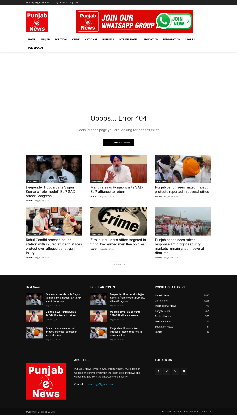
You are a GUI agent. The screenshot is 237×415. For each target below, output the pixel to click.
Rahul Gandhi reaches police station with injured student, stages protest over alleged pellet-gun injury (54, 246)
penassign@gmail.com (100, 384)
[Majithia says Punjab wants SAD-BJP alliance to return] (118, 169)
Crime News (96, 234)
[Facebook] (195, 7)
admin (29, 200)
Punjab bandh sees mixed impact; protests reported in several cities (182, 189)
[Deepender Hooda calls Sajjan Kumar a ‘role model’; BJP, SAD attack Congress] (54, 169)
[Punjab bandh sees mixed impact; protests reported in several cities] (183, 169)
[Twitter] (204, 7)
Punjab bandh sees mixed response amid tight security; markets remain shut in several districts (179, 246)
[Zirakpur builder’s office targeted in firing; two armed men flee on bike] (118, 221)
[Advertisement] (118, 78)
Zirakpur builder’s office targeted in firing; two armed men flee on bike (118, 242)
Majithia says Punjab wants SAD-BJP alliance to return (116, 189)
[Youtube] (209, 7)
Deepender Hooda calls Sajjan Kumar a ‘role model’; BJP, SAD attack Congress (50, 191)
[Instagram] (200, 7)
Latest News (32, 181)
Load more (117, 264)
